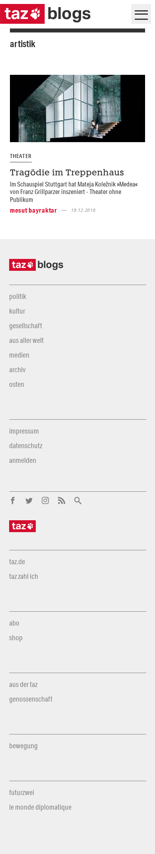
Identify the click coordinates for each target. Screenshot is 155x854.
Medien (19, 354)
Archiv (17, 369)
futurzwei (21, 792)
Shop (16, 637)
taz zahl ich (23, 576)
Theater (21, 156)
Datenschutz (25, 445)
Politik (17, 296)
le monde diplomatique (40, 807)
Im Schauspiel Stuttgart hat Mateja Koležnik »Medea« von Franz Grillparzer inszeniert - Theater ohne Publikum (74, 192)
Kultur (17, 310)
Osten (16, 384)
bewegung (23, 745)
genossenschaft (30, 698)
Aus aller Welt (26, 340)
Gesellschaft (25, 325)
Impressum (24, 430)
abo (14, 622)
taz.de (17, 561)
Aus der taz (23, 684)
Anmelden (22, 460)
